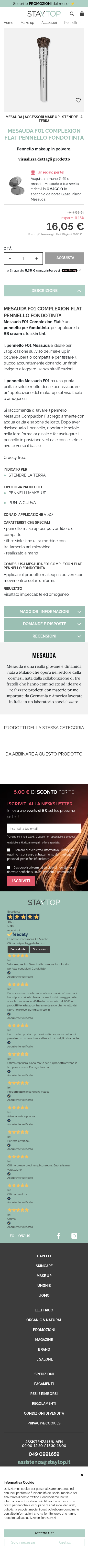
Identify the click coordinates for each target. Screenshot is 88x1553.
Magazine (44, 1340)
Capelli (44, 1256)
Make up (28, 23)
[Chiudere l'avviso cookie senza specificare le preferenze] (82, 1475)
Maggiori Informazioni (44, 611)
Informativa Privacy (57, 850)
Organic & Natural (44, 1320)
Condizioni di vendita (44, 1413)
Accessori (50, 23)
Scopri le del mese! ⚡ (44, 3)
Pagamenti (44, 1384)
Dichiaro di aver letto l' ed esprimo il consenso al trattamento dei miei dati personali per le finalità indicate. (40, 854)
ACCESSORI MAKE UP (42, 117)
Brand (44, 1349)
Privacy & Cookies (44, 1423)
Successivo (40, 949)
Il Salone (44, 1359)
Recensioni (44, 636)
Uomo (44, 1295)
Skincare (44, 1266)
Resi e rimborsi (44, 1394)
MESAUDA (14, 117)
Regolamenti (44, 1404)
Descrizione (45, 290)
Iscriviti (21, 881)
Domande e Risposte (44, 624)
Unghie (44, 1286)
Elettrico (44, 1310)
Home (9, 23)
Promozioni (44, 1330)
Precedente (18, 949)
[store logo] (44, 13)
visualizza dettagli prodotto (44, 159)
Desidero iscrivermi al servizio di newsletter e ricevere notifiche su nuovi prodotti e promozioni (41, 870)
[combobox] (72, 14)
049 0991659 (44, 1454)
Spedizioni (44, 1374)
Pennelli (71, 23)
